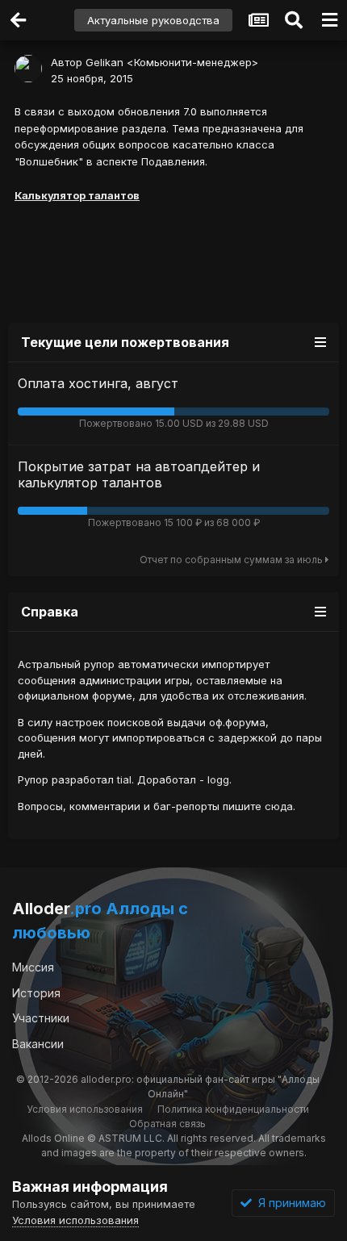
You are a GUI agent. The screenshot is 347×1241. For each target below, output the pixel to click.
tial (124, 779)
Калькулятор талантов (77, 195)
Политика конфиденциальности (233, 1109)
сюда (279, 806)
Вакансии (38, 1044)
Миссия (33, 967)
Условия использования (85, 1109)
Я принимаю (289, 1203)
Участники (40, 1018)
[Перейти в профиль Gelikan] (28, 68)
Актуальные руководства (153, 20)
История (36, 993)
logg (218, 779)
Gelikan (104, 62)
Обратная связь (167, 1124)
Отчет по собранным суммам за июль (232, 560)
